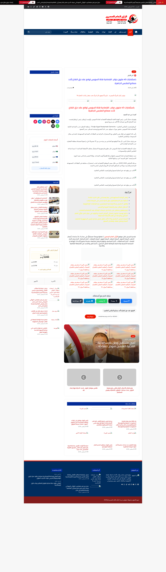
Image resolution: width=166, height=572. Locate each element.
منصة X (113, 301)
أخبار (130, 32)
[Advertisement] (83, 51)
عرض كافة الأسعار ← (44, 168)
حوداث (104, 32)
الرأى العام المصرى (111, 236)
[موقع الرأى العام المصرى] (121, 19)
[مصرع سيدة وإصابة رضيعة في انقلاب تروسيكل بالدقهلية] (54, 322)
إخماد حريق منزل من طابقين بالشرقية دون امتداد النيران (39, 312)
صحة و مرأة (74, 32)
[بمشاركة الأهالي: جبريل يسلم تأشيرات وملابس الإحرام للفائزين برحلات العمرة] (54, 210)
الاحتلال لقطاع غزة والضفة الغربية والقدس (113, 206)
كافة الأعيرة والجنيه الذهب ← (44, 269)
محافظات (82, 32)
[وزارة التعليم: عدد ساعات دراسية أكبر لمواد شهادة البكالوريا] (125, 437)
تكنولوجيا (90, 32)
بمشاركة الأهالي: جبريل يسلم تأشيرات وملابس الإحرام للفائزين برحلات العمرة (39, 209)
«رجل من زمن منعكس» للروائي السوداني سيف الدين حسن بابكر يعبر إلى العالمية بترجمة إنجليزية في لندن (68, 2)
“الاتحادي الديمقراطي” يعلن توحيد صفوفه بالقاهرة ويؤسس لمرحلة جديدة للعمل (38, 200)
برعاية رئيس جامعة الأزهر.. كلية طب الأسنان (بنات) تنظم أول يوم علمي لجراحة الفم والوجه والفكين (102, 423)
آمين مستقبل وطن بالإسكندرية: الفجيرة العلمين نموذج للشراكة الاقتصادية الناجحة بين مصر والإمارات (39, 190)
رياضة (97, 32)
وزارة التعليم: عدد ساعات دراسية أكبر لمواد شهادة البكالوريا (126, 446)
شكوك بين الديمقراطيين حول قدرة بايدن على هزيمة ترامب (107, 200)
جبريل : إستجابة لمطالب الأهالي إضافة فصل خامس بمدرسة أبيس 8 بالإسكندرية (39, 290)
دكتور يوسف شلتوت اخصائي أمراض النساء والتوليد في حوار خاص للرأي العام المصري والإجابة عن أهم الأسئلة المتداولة (101, 214)
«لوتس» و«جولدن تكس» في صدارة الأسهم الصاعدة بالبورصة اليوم (39, 330)
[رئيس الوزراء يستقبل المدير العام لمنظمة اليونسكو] (101, 437)
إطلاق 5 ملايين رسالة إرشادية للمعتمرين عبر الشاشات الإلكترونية (105, 203)
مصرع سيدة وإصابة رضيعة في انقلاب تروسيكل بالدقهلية (38, 320)
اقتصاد (110, 32)
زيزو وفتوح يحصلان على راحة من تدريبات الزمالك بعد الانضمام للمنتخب (103, 210)
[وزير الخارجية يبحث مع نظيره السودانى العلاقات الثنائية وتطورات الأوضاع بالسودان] (54, 234)
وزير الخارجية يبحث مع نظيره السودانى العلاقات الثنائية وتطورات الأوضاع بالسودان (39, 234)
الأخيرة (53, 281)
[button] (99, 18)
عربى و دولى (122, 32)
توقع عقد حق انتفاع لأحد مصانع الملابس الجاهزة (119, 310)
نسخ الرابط (76, 301)
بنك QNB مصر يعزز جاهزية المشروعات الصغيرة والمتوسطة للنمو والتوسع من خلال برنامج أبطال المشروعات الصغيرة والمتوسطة (126, 424)
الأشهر (36, 281)
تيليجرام (88, 301)
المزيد (66, 32)
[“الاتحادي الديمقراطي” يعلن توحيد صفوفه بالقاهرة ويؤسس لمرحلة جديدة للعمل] (54, 200)
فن (115, 32)
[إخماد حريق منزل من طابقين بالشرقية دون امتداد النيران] (54, 313)
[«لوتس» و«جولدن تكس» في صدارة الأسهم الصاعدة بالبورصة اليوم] (54, 330)
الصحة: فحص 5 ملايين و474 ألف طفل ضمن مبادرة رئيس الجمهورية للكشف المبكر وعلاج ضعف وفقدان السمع (101, 220)
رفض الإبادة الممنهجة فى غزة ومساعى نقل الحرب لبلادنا (108, 197)
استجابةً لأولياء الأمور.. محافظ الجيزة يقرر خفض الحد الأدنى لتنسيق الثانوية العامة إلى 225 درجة (77, 448)
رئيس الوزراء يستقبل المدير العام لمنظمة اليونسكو (103, 446)
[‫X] (136, 484)
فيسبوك (125, 301)
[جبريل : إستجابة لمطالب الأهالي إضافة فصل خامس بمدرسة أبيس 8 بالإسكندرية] (54, 292)
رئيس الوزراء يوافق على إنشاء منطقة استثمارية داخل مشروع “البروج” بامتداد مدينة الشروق (79, 422)
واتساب (101, 301)
